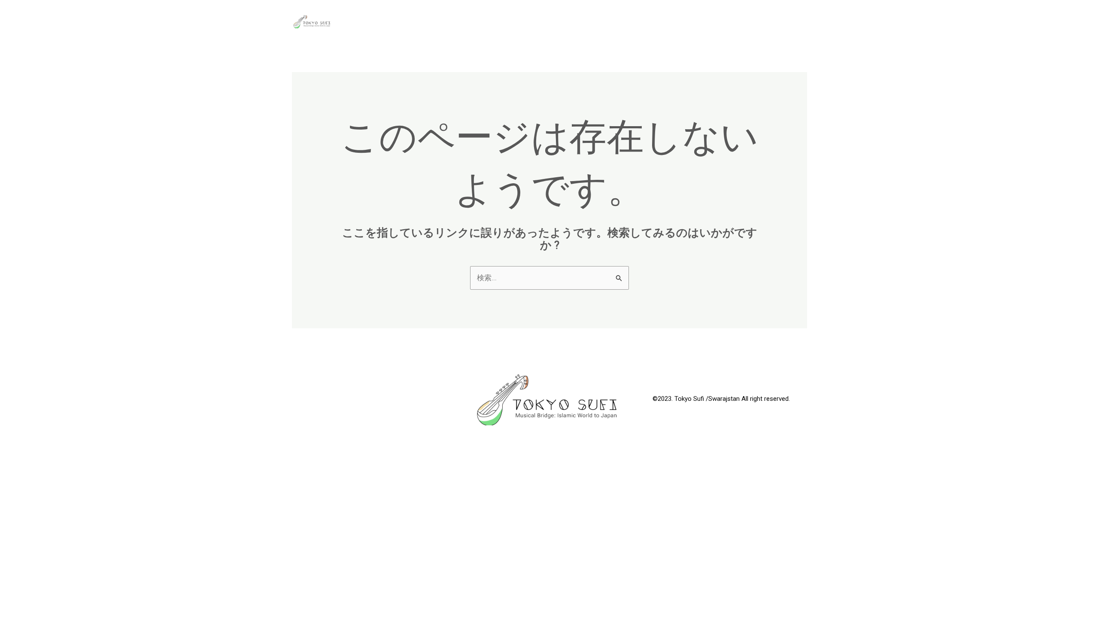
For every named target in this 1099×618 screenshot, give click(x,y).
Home (739, 21)
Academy (604, 21)
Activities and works (675, 21)
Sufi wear (782, 21)
